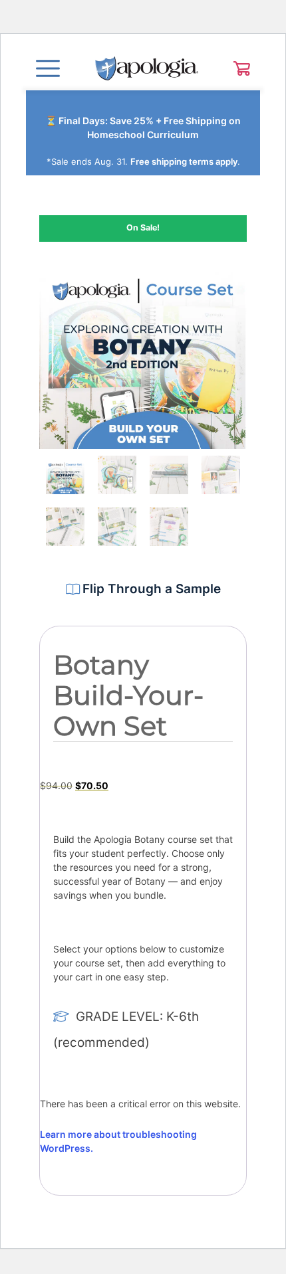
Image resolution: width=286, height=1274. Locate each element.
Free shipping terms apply (183, 161)
